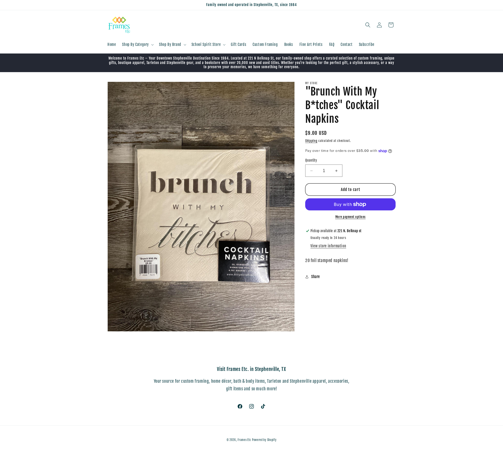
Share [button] (315, 277)
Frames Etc (245, 440)
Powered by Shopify (264, 440)
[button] (137, 44)
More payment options (350, 217)
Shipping (311, 141)
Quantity (311, 160)
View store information (328, 246)
